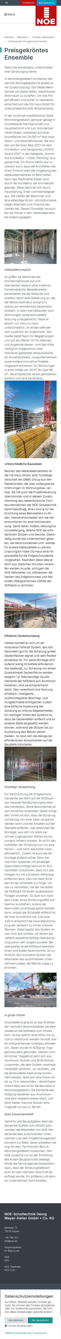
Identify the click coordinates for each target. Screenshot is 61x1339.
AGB (6, 1257)
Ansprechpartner (12, 1247)
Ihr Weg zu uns (11, 1250)
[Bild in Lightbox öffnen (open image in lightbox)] (30, 246)
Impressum (40, 1332)
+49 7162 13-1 (11, 1237)
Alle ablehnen (16, 1320)
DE (6, 3)
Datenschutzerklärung (18, 1332)
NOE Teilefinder (12, 1266)
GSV (6, 1260)
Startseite (8, 37)
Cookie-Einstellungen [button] (19, 1325)
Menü (11, 14)
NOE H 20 (9, 1270)
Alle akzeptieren (40, 1320)
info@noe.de (10, 1241)
